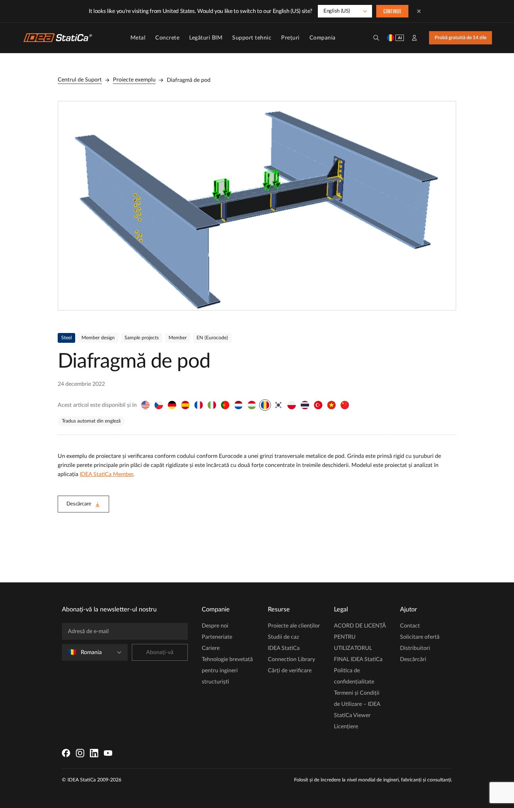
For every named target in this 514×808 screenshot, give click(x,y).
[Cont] (414, 37)
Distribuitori (415, 648)
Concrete (167, 38)
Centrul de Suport (80, 80)
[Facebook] (66, 753)
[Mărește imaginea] (257, 205)
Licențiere (346, 726)
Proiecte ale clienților (294, 626)
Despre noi (215, 626)
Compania (322, 38)
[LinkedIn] (94, 753)
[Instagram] (80, 753)
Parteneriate (217, 637)
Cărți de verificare (290, 670)
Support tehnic (251, 38)
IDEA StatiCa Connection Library (291, 653)
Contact (410, 626)
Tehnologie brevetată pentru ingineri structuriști (227, 671)
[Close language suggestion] (419, 11)
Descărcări (413, 659)
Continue (392, 11)
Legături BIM (205, 38)
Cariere (211, 648)
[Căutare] (376, 38)
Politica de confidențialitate (354, 676)
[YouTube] (108, 753)
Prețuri (290, 38)
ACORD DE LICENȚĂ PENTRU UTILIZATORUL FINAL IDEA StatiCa (360, 642)
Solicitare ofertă (420, 637)
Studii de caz (283, 637)
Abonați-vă (159, 652)
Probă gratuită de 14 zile (460, 37)
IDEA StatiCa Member (106, 474)
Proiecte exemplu (134, 80)
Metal (138, 38)
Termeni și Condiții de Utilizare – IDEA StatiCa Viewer (357, 704)
